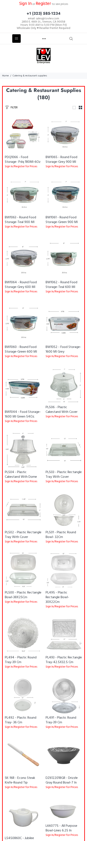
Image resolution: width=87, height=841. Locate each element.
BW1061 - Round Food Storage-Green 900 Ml (62, 220)
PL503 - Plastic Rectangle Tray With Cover (64, 474)
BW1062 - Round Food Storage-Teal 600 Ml (61, 285)
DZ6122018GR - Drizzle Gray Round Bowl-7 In (62, 780)
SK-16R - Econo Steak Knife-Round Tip (20, 780)
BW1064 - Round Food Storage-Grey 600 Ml (21, 285)
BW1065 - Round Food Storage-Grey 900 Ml (61, 159)
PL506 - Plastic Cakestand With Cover (61, 410)
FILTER (14, 107)
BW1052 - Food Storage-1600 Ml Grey (63, 349)
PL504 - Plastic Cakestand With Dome (21, 474)
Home (5, 76)
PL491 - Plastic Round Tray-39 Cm (61, 720)
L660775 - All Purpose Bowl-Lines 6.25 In (61, 828)
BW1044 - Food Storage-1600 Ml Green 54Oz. (23, 414)
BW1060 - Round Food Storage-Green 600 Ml (21, 349)
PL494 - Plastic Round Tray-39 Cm (21, 660)
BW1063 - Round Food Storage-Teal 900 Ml (20, 220)
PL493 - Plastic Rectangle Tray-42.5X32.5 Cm (64, 660)
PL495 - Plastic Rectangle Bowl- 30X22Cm (57, 597)
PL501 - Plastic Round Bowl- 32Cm (61, 535)
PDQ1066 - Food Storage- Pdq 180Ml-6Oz (23, 159)
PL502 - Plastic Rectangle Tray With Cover (23, 535)
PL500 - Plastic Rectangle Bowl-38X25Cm (23, 595)
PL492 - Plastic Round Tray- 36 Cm (20, 720)
